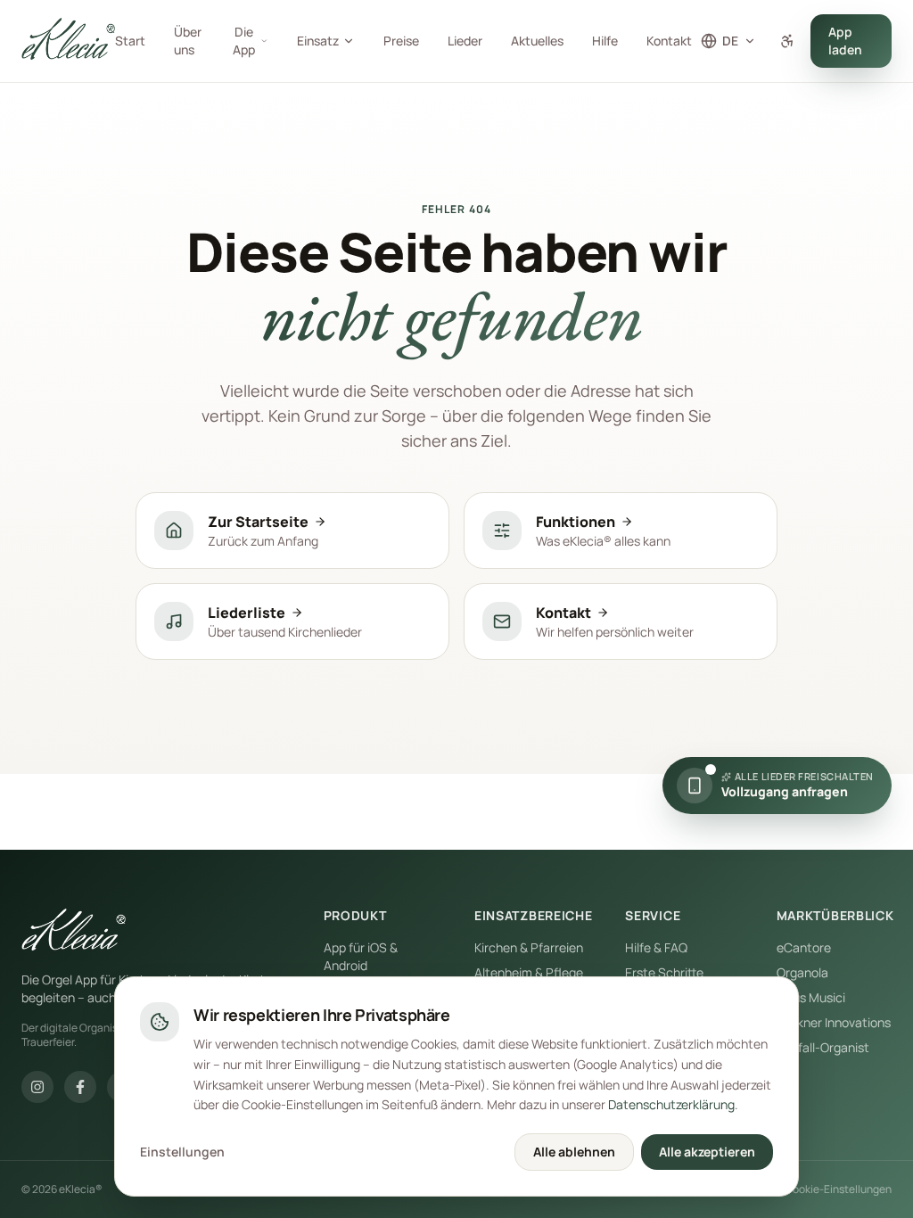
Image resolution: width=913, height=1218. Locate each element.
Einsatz (318, 40)
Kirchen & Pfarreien (528, 947)
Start (130, 40)
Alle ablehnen (574, 1151)
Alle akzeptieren (707, 1151)
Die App (244, 40)
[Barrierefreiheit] (788, 41)
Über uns (188, 40)
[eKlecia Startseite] (68, 41)
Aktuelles (537, 40)
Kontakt (669, 40)
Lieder (465, 40)
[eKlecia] (73, 932)
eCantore (804, 947)
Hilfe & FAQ (656, 947)
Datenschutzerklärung (671, 1104)
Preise (401, 40)
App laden (845, 40)
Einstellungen (182, 1151)
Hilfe (605, 40)
